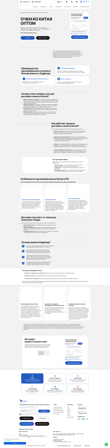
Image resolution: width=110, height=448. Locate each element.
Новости (68, 413)
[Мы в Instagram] (78, 387)
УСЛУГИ (50, 6)
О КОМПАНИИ (58, 6)
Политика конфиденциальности (63, 445)
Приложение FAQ (70, 417)
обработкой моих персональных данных (78, 33)
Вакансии (69, 410)
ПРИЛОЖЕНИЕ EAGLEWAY (85, 6)
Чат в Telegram (55, 389)
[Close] (26, 437)
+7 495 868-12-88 (81, 413)
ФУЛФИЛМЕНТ (75, 6)
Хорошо (14, 443)
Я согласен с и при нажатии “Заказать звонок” (79, 34)
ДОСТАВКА (35, 6)
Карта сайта (87, 445)
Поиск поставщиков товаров (59, 412)
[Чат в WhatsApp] (32, 387)
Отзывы (68, 412)
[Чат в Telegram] (55, 387)
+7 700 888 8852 (81, 408)
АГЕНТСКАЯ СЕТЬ (67, 6)
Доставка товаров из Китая (58, 410)
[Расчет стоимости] (55, 376)
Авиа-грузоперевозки (74, 198)
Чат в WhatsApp (32, 389)
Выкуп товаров (56, 413)
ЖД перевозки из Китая (58, 408)
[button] (72, 2)
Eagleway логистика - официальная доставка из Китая (30, 12)
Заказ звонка (77, 378)
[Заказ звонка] (78, 376)
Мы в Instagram (78, 389)
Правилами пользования (31, 407)
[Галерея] (32, 376)
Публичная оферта (77, 445)
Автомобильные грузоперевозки (31, 199)
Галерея (32, 378)
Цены (68, 407)
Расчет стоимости (66, 79)
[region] (15, 441)
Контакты (69, 408)
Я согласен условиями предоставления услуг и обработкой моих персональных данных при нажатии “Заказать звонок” (35, 414)
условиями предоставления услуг (74, 358)
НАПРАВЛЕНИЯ (43, 6)
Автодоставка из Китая (58, 407)
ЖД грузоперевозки (50, 199)
